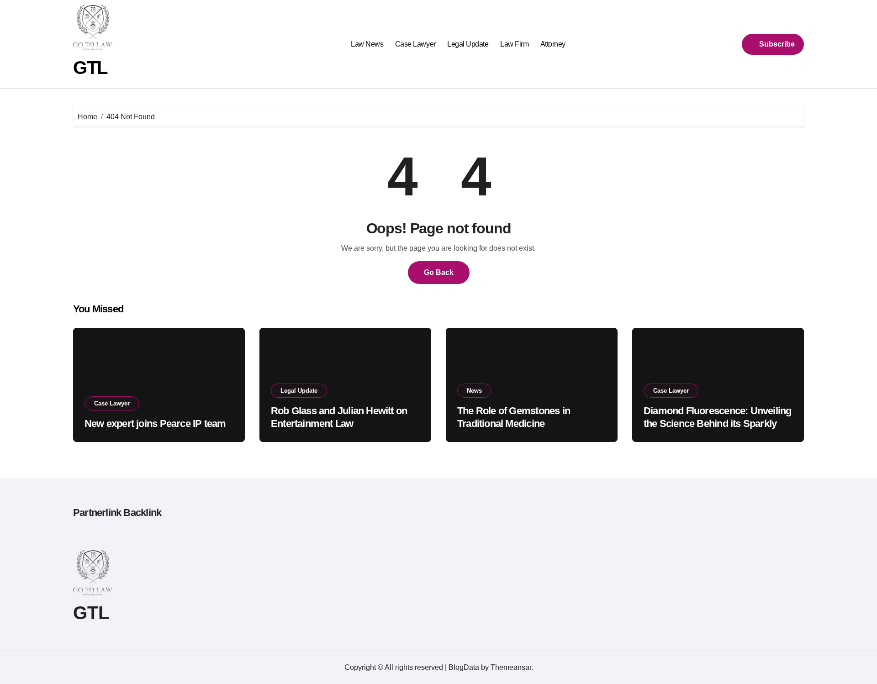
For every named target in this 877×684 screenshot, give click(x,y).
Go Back (439, 272)
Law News (367, 44)
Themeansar (511, 667)
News (474, 390)
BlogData (464, 667)
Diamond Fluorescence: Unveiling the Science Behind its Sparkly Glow (717, 423)
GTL (90, 68)
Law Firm (514, 44)
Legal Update (467, 44)
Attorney (552, 44)
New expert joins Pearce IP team (155, 423)
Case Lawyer (415, 44)
